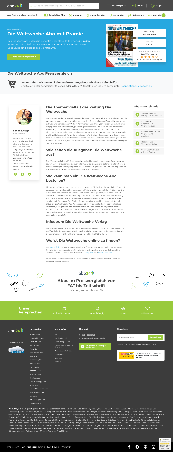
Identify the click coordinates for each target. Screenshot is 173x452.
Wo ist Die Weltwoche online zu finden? (150, 151)
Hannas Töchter (87, 423)
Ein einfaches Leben (154, 425)
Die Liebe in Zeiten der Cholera (68, 420)
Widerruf (65, 447)
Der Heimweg (89, 420)
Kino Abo (33, 396)
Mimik (32, 423)
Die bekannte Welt (144, 428)
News (139, 6)
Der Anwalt (49, 420)
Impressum (13, 447)
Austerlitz (81, 428)
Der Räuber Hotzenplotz (118, 417)
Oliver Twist (143, 411)
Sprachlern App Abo (38, 382)
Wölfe (67, 428)
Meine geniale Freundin (53, 428)
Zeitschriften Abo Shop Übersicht (64, 346)
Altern (36, 431)
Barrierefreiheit (61, 338)
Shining (89, 428)
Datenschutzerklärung (33, 447)
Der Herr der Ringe (143, 409)
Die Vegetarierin (15, 428)
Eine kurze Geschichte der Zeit (141, 414)
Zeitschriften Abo (57, 15)
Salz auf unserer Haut (78, 417)
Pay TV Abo (118, 15)
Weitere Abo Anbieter (63, 351)
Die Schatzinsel (23, 420)
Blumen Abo (35, 334)
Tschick (125, 423)
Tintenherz (39, 425)
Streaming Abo (97, 15)
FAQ (56, 334)
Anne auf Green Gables (18, 423)
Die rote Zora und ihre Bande (55, 417)
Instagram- (89, 253)
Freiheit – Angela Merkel (123, 409)
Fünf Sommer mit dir (114, 425)
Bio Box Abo (35, 378)
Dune (39, 411)
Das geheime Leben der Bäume (113, 414)
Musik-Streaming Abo (39, 389)
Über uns (58, 358)
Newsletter (59, 354)
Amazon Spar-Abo (37, 400)
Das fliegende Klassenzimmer (122, 428)
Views (77, 425)
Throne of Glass (123, 420)
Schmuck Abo (35, 374)
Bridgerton (74, 423)
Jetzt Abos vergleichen (23, 56)
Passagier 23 (68, 425)
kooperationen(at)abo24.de (136, 86)
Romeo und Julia (33, 417)
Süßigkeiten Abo (37, 392)
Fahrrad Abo (35, 363)
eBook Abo (34, 345)
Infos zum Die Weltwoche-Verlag (149, 143)
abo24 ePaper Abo (62, 342)
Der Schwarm (101, 423)
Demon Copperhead (33, 428)
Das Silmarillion (101, 428)
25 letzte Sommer (48, 431)
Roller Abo (34, 385)
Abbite (73, 428)
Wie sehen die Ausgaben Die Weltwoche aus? (148, 123)
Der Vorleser (134, 423)
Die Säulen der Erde (53, 425)
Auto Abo (77, 15)
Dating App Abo (36, 403)
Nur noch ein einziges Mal (92, 425)
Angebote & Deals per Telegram (96, 346)
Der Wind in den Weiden (140, 417)
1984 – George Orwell (127, 411)
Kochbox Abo (35, 371)
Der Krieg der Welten (52, 411)
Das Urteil (64, 423)
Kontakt (58, 362)
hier (154, 344)
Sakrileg (18, 425)
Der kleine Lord (105, 409)
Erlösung (155, 420)
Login (159, 6)
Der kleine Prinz (79, 414)
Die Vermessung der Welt (47, 423)
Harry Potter (91, 409)
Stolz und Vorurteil (28, 411)
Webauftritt (55, 247)
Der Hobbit (66, 414)
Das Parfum (28, 425)
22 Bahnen (28, 431)
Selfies (113, 420)
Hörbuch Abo (138, 15)
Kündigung (53, 447)
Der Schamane (37, 420)
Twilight (93, 411)
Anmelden (155, 337)
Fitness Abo (34, 367)
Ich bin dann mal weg (107, 411)
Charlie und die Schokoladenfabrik (45, 414)
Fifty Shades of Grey (98, 417)
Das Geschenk (103, 420)
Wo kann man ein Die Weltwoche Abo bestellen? (150, 134)
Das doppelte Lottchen (135, 425)
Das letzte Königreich (140, 420)
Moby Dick (24, 414)
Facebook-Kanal (105, 253)
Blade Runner (92, 414)
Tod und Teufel (114, 423)
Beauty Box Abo (36, 353)
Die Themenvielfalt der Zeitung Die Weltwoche (151, 114)
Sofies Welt (21, 417)
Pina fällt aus (62, 431)
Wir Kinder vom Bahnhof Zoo (76, 411)
